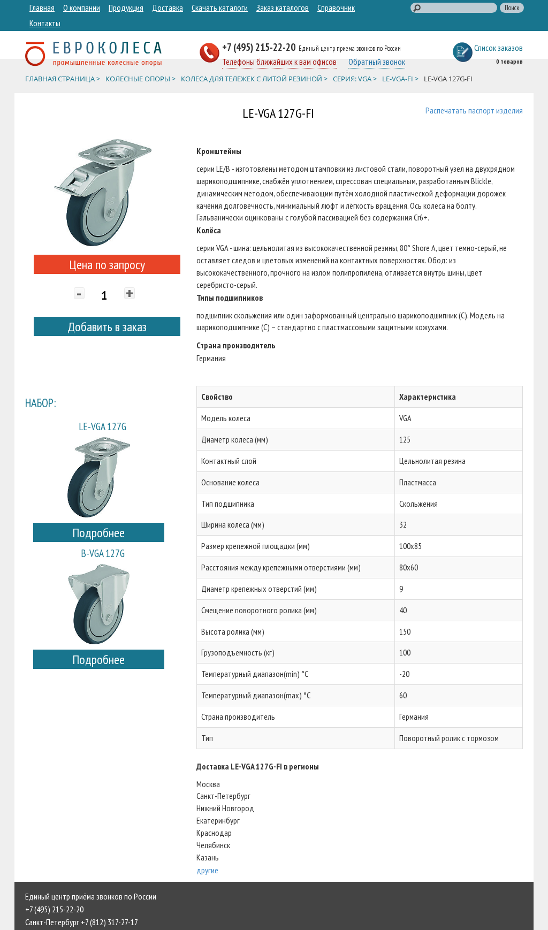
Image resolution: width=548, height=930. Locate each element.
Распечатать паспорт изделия (474, 110)
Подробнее (98, 532)
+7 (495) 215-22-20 (260, 47)
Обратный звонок (376, 61)
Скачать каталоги (220, 7)
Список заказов (498, 47)
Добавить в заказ (107, 326)
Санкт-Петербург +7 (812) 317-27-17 (81, 922)
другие (207, 870)
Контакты (44, 23)
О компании (81, 7)
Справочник (336, 7)
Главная (42, 7)
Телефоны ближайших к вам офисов (279, 61)
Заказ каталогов (282, 7)
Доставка (167, 7)
